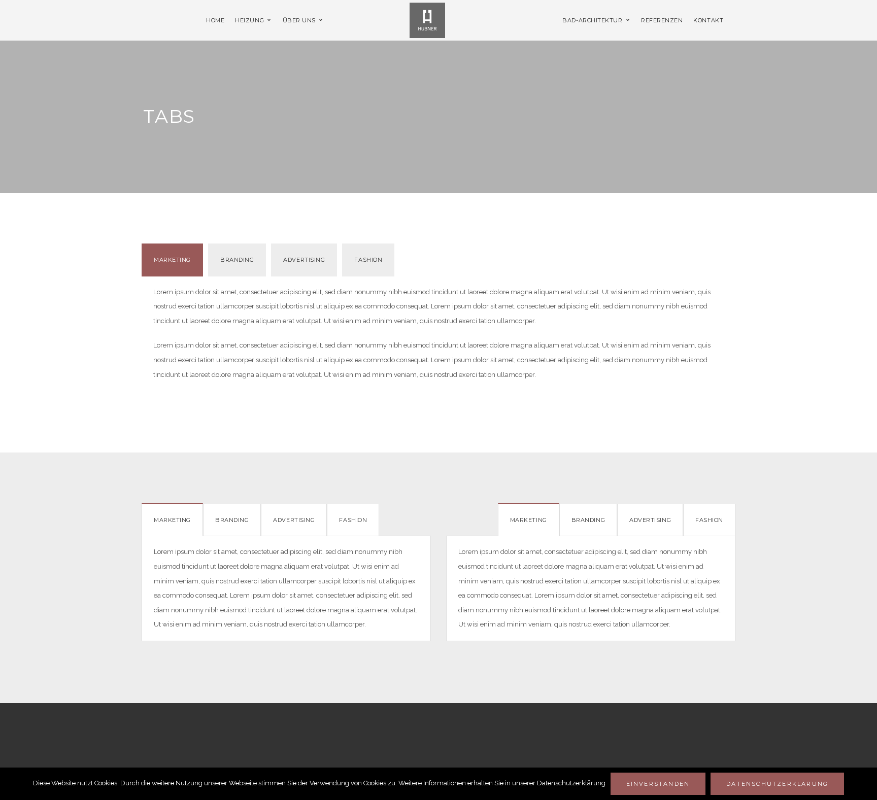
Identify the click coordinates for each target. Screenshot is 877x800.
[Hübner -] (427, 19)
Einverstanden (658, 783)
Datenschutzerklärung (777, 783)
